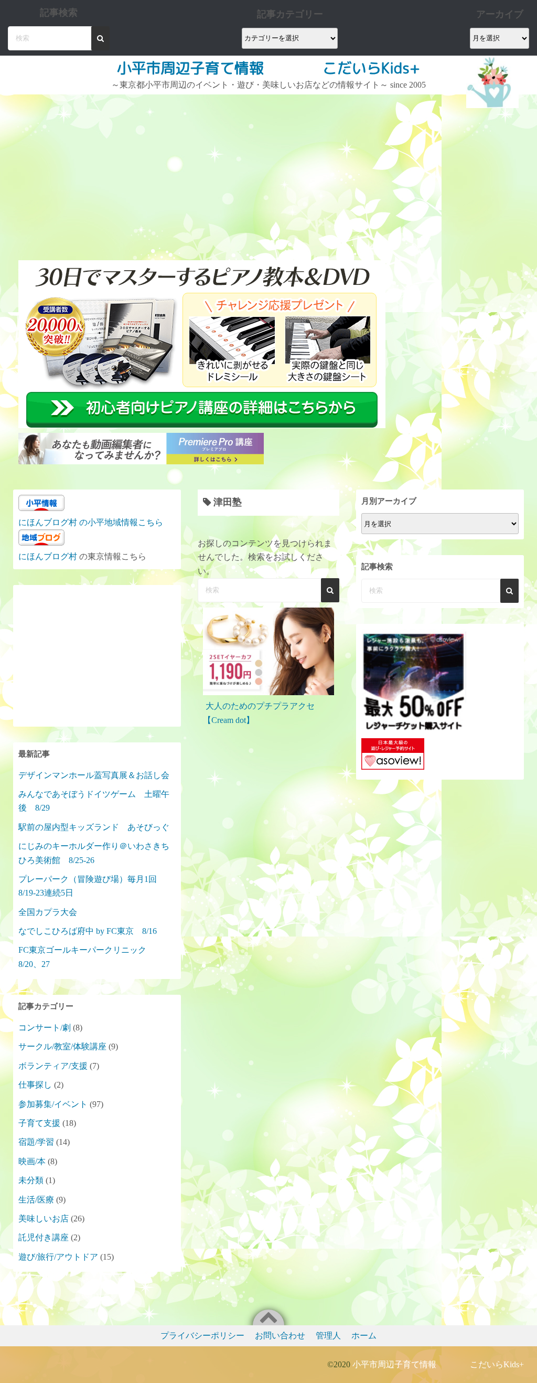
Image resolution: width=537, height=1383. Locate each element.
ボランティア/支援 (53, 1065)
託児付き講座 (43, 1237)
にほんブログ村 (47, 556)
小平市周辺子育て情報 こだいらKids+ (268, 68)
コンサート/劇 (44, 1027)
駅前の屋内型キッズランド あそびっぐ (93, 827)
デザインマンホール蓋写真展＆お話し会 (93, 775)
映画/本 (32, 1161)
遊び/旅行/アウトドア (58, 1256)
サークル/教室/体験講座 (62, 1046)
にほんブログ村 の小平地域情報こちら (90, 522)
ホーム (364, 1335)
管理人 (328, 1335)
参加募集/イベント (53, 1104)
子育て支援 (39, 1123)
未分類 (31, 1180)
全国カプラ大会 (51, 912)
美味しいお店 (43, 1218)
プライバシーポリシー (202, 1335)
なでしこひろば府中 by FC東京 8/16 (87, 931)
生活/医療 (36, 1199)
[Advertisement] (203, 173)
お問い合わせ (280, 1335)
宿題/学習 (36, 1141)
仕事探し (35, 1084)
